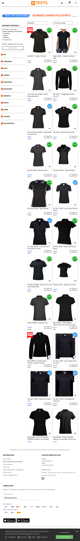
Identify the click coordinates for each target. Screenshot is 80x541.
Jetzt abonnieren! (10, 498)
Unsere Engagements (10, 475)
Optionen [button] (7, 96)
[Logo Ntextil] (39, 3)
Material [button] (7, 116)
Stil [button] (5, 54)
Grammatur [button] (8, 89)
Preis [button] (6, 68)
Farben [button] (6, 103)
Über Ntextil (7, 459)
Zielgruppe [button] (8, 61)
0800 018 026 (46, 470)
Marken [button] (6, 75)
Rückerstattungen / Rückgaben (13, 470)
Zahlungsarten (8, 464)
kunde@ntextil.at (47, 461)
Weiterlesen (36, 534)
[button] (61, 3)
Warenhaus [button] (8, 82)
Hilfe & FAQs (7, 472)
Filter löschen (13, 48)
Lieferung (6, 467)
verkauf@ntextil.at (47, 465)
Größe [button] (6, 109)
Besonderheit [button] (9, 123)
